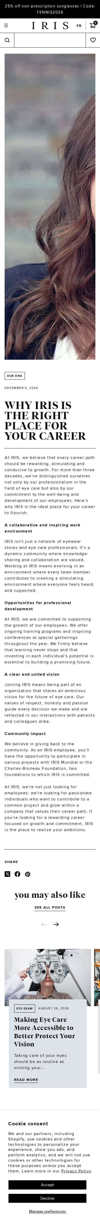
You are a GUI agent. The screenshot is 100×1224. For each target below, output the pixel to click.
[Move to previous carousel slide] (44, 925)
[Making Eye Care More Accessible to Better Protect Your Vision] (48, 977)
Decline (47, 1198)
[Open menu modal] (6, 25)
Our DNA (15, 376)
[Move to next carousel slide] (56, 924)
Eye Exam (24, 1008)
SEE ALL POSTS (50, 907)
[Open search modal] (7, 40)
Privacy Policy (76, 1171)
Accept (47, 1185)
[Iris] (50, 25)
